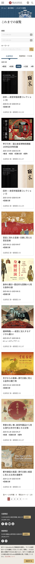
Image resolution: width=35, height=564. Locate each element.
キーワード (5, 45)
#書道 (4, 66)
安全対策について (10, 556)
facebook (2, 524)
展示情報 (11, 8)
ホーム (3, 8)
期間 (3, 31)
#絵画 (11, 66)
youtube (9, 524)
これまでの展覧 (21, 8)
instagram (6, 524)
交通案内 (26, 517)
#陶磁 (19, 66)
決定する (29, 561)
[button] (2, 2)
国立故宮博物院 (15, 2)
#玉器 (26, 66)
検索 (31, 49)
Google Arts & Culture (13, 524)
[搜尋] (32, 3)
